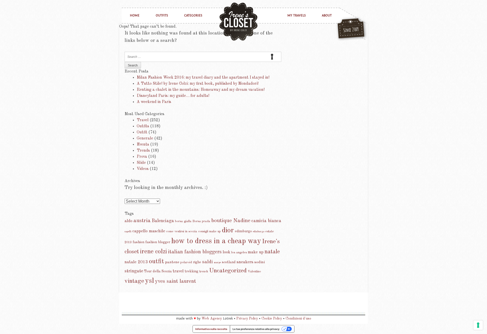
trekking (191, 271)
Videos (143, 169)
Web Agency (212, 318)
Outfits (162, 15)
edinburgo (258, 231)
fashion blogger (157, 242)
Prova (142, 157)
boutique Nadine (230, 220)
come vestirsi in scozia (181, 231)
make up (256, 252)
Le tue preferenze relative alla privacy (256, 328)
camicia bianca (266, 221)
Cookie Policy (272, 318)
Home (135, 15)
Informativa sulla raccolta (211, 328)
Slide (141, 163)
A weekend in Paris (154, 102)
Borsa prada (201, 221)
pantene (172, 262)
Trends (143, 151)
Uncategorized (228, 271)
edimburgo (243, 231)
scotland (229, 262)
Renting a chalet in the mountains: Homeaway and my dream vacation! (201, 90)
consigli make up (209, 231)
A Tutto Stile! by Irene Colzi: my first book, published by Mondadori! (197, 84)
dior (228, 230)
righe (197, 262)
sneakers (245, 262)
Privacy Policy (247, 318)
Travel (143, 120)
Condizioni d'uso (298, 318)
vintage (134, 281)
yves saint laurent (175, 281)
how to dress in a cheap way (216, 241)
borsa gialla (183, 221)
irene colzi (153, 252)
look (226, 252)
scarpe (217, 262)
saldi (207, 262)
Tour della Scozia (158, 271)
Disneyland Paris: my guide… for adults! (173, 96)
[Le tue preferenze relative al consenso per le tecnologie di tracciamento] (478, 325)
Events (143, 145)
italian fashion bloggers (195, 252)
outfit (156, 261)
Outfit (142, 132)
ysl (149, 281)
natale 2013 (136, 262)
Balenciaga (163, 221)
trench (203, 271)
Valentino (254, 271)
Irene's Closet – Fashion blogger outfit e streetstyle (238, 22)
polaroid (186, 262)
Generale (145, 138)
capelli (128, 231)
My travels (296, 15)
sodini (259, 262)
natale (272, 252)
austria (142, 220)
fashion (138, 242)
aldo (128, 221)
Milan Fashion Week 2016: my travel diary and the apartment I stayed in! (203, 78)
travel (178, 271)
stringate (134, 271)
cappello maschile (148, 231)
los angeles (239, 252)
